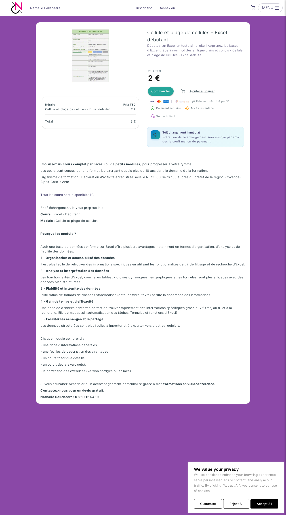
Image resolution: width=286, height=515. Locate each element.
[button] (90, 56)
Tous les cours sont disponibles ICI (67, 195)
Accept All (264, 504)
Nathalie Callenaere (45, 8)
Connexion (167, 8)
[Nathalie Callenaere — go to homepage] (16, 8)
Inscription (144, 8)
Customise (208, 504)
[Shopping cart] (253, 7)
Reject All (236, 504)
